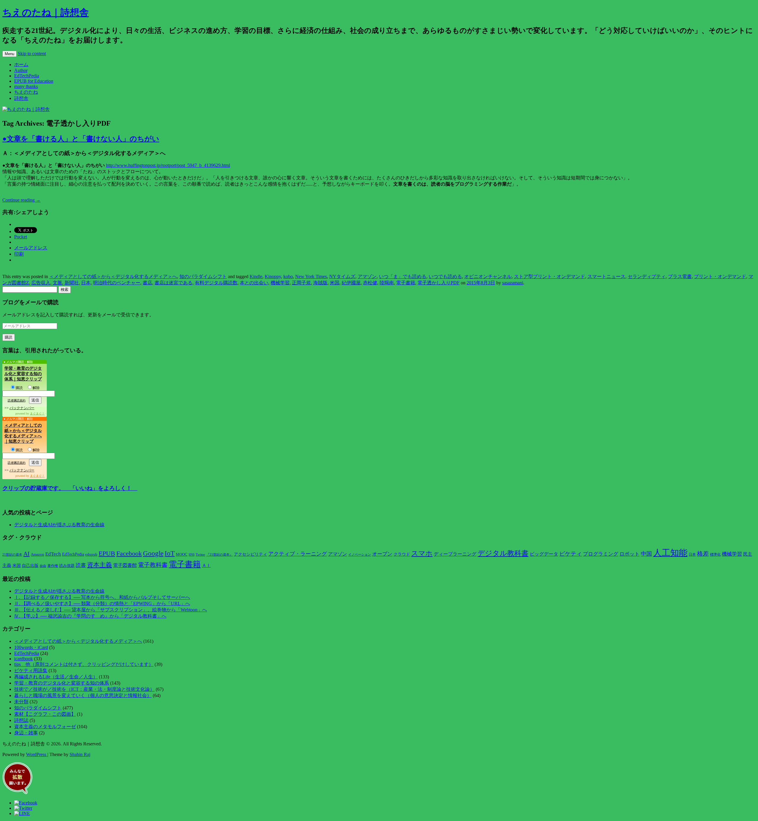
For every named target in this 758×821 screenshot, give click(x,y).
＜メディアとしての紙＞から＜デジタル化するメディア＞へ (113, 276)
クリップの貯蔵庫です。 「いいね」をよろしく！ (69, 488)
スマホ (422, 553)
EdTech (53, 554)
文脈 (57, 282)
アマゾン (367, 276)
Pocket (20, 236)
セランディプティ (647, 276)
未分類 (21, 701)
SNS (192, 554)
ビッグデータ (544, 554)
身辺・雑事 (26, 732)
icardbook (23, 658)
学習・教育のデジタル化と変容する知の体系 (61, 683)
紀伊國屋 (351, 282)
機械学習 (280, 282)
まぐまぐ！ (37, 413)
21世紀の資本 (12, 554)
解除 (36, 388)
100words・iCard (31, 647)
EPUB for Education (33, 81)
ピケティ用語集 (30, 670)
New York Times (311, 276)
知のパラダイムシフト (203, 276)
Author (21, 70)
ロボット (629, 554)
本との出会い (254, 282)
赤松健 (370, 282)
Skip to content (32, 53)
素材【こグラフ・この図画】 (45, 714)
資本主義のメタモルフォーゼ (45, 726)
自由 (43, 565)
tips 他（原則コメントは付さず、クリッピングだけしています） (83, 664)
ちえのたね (26, 92)
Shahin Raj (80, 754)
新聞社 (72, 282)
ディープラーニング (455, 554)
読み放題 (67, 565)
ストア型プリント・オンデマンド (549, 276)
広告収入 (40, 282)
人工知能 (670, 552)
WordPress (36, 754)
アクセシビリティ (250, 554)
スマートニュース (606, 276)
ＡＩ (206, 565)
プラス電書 (680, 276)
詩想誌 (21, 720)
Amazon (37, 554)
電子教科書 (153, 565)
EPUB (107, 553)
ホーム (21, 64)
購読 (19, 388)
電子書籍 (405, 282)
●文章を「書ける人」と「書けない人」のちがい (80, 139)
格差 (703, 553)
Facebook (129, 553)
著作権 (52, 566)
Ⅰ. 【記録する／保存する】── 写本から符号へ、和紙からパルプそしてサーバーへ (102, 597)
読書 (81, 565)
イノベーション (359, 554)
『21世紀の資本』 (219, 554)
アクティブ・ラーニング (297, 554)
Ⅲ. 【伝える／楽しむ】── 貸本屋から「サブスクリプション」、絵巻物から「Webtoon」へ (110, 609)
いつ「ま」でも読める (402, 276)
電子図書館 (125, 565)
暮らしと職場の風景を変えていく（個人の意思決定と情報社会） (83, 695)
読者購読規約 (16, 400)
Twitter (200, 554)
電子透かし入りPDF (438, 282)
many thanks (26, 86)
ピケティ (570, 554)
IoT (170, 553)
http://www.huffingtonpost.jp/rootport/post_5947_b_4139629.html (168, 165)
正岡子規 (301, 282)
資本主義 (99, 565)
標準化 (715, 554)
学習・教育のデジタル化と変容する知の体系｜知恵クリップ (23, 373)
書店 (147, 282)
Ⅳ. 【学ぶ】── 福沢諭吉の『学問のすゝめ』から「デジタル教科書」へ (90, 615)
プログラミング (600, 554)
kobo (288, 276)
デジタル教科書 (503, 553)
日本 (86, 282)
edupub (91, 554)
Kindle (256, 276)
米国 (334, 282)
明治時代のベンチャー (116, 282)
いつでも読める (445, 276)
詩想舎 (21, 98)
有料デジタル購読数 (216, 282)
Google (153, 553)
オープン (382, 554)
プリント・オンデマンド (720, 276)
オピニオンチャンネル (488, 276)
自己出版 (30, 565)
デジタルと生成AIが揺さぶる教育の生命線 (59, 524)
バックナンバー (21, 408)
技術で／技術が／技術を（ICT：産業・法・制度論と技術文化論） (84, 689)
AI (26, 553)
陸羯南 (387, 282)
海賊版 (320, 282)
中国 (646, 554)
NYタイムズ (342, 276)
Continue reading (21, 200)
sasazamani (512, 282)
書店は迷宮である (173, 282)
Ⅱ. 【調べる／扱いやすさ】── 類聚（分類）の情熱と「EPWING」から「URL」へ (102, 603)
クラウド (402, 554)
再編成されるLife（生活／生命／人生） (56, 676)
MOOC (181, 554)
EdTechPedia (26, 75)
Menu (9, 54)
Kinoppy (273, 276)
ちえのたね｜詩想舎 (45, 12)
